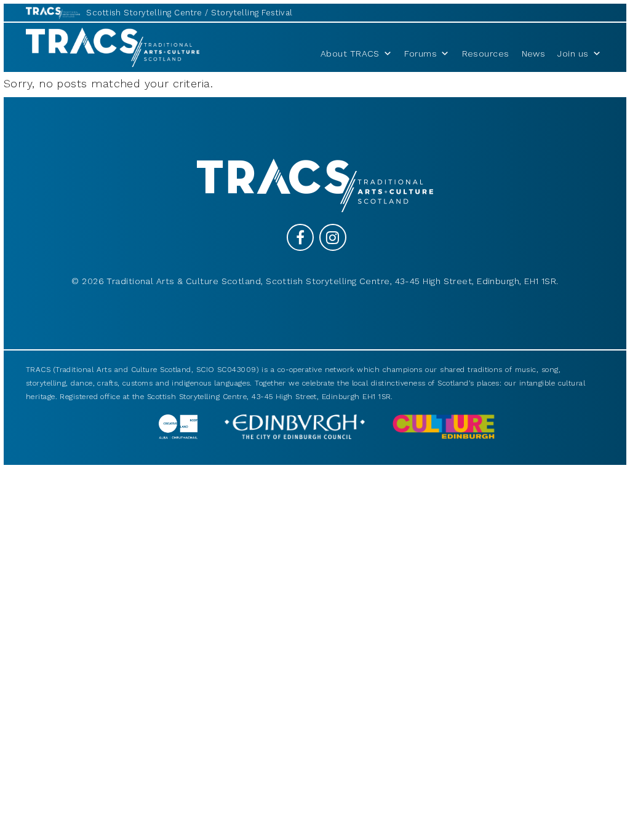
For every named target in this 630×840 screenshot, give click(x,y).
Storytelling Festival (251, 12)
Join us (572, 53)
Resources (485, 53)
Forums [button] (420, 53)
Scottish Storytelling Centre (144, 12)
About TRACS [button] (350, 53)
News (534, 53)
